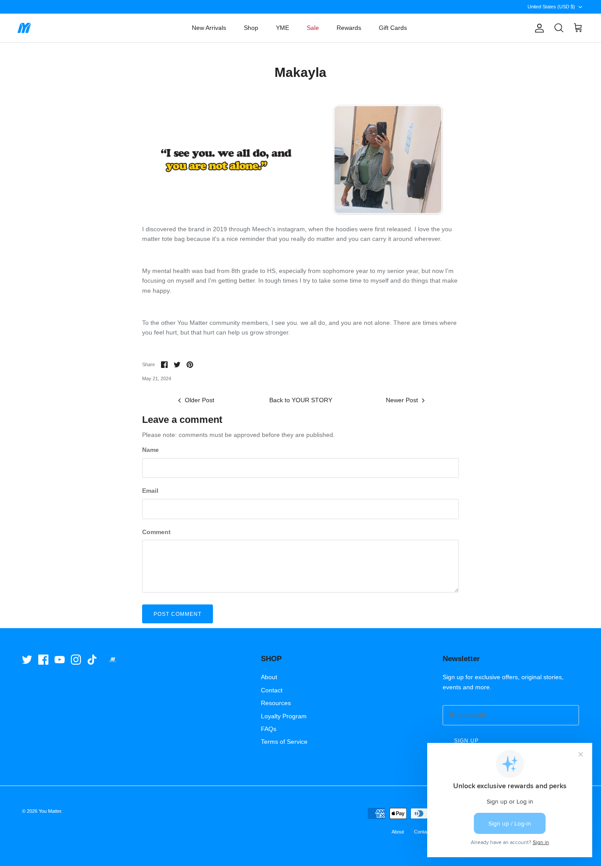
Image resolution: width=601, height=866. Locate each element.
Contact (271, 690)
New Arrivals (209, 27)
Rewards (349, 27)
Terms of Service (284, 741)
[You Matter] (24, 28)
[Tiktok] (92, 660)
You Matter (50, 811)
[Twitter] (27, 660)
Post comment (178, 614)
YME (282, 27)
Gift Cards (393, 27)
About (269, 676)
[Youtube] (60, 660)
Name (150, 449)
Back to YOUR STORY (300, 400)
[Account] (538, 28)
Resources (276, 702)
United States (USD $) (551, 6)
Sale (313, 27)
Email (150, 490)
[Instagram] (76, 660)
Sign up (466, 741)
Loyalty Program (284, 716)
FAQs (268, 728)
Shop (251, 27)
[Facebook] (43, 660)
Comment (156, 531)
